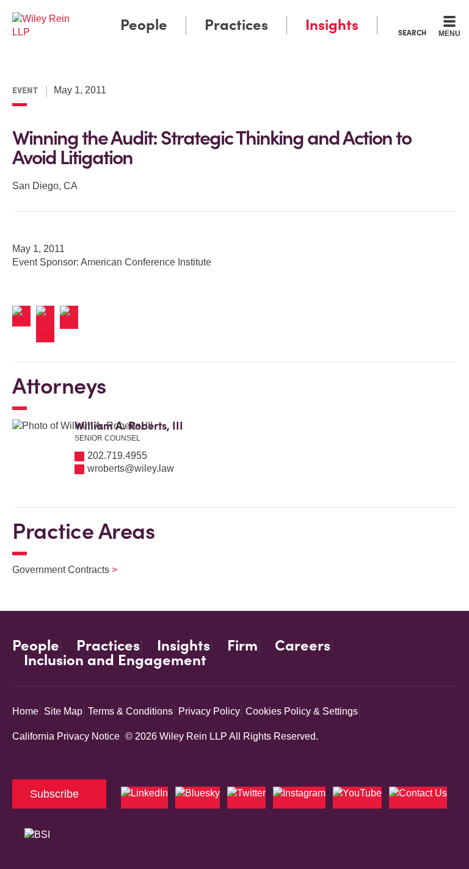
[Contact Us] (418, 798)
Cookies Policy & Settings (301, 711)
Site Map (63, 711)
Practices (236, 24)
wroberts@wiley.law (130, 468)
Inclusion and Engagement (115, 660)
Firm (242, 645)
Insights (331, 24)
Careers (302, 645)
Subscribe (54, 794)
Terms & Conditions (130, 711)
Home (25, 711)
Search (412, 32)
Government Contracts (57, 569)
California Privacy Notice (66, 736)
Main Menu (201, 12)
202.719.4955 (117, 455)
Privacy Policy (209, 711)
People (143, 24)
